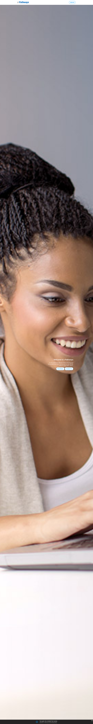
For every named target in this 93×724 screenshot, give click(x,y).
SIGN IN (72, 2)
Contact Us (69, 369)
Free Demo (60, 369)
